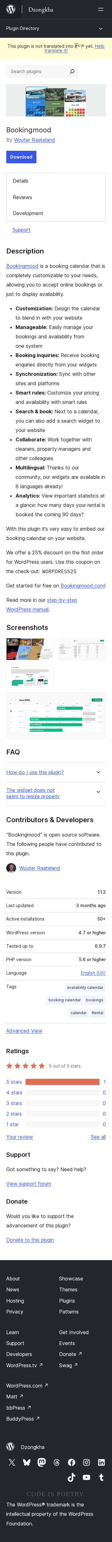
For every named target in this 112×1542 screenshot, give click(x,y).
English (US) (93, 972)
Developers (19, 1354)
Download (21, 157)
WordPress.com (27, 1385)
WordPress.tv (24, 1365)
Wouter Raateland (34, 140)
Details (20, 181)
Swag (68, 1365)
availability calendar (85, 987)
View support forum (28, 1184)
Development (28, 213)
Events (67, 1343)
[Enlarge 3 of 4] (45, 673)
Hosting (15, 1301)
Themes (68, 1289)
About (13, 1278)
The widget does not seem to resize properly (33, 793)
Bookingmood (22, 266)
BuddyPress (23, 1419)
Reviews (22, 197)
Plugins (67, 1301)
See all (98, 1137)
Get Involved (74, 1332)
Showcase (71, 1278)
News (12, 1289)
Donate (70, 1354)
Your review (19, 1137)
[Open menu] (102, 9)
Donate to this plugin (30, 1240)
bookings (94, 1000)
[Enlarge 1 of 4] (45, 646)
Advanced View (24, 1031)
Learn (12, 1332)
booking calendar (65, 1000)
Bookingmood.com (82, 585)
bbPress (18, 1408)
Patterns (69, 1312)
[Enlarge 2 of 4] (97, 646)
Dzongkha (32, 1447)
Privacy (14, 1312)
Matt (15, 1396)
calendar (79, 1012)
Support (21, 230)
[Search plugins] (72, 71)
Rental (97, 1012)
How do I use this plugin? (35, 772)
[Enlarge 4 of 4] (97, 701)
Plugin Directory (22, 28)
